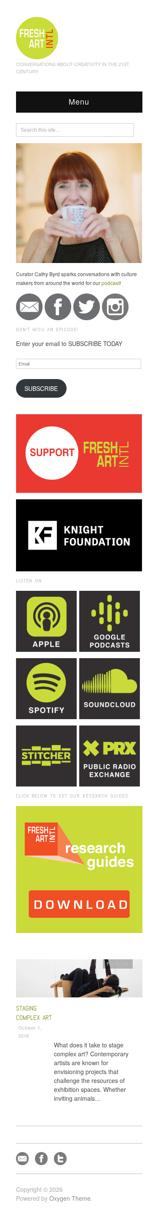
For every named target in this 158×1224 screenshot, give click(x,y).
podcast (111, 282)
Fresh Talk (118, 963)
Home (48, 944)
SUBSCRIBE (41, 388)
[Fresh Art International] (37, 37)
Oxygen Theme (70, 1198)
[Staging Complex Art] (79, 980)
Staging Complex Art (34, 1013)
